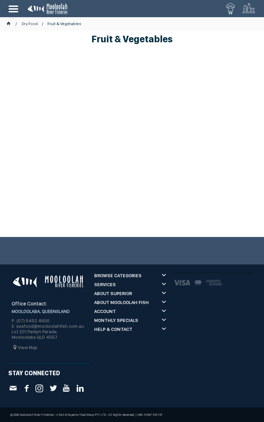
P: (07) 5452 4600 (31, 320)
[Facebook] (26, 388)
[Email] (13, 388)
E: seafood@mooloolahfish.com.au (48, 326)
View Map (27, 347)
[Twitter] (53, 388)
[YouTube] (66, 388)
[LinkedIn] (80, 388)
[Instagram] (39, 387)
